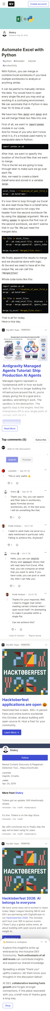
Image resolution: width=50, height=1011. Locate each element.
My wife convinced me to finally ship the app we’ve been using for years (23, 830)
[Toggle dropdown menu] (46, 330)
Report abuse (35, 635)
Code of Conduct (16, 635)
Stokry (12, 32)
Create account (38, 4)
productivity (10, 65)
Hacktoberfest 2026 (17, 917)
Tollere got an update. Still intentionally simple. (22, 804)
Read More (9, 428)
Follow (25, 757)
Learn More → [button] (11, 732)
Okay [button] (8, 1005)
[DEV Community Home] (11, 4)
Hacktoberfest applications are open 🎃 (24, 702)
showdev (19, 61)
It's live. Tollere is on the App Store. (21, 817)
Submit (12, 459)
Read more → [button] (11, 938)
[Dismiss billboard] (46, 942)
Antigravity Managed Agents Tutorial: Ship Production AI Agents (21, 371)
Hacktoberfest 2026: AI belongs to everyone (21, 900)
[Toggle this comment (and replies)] (4, 476)
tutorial (31, 61)
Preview (26, 459)
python (7, 61)
